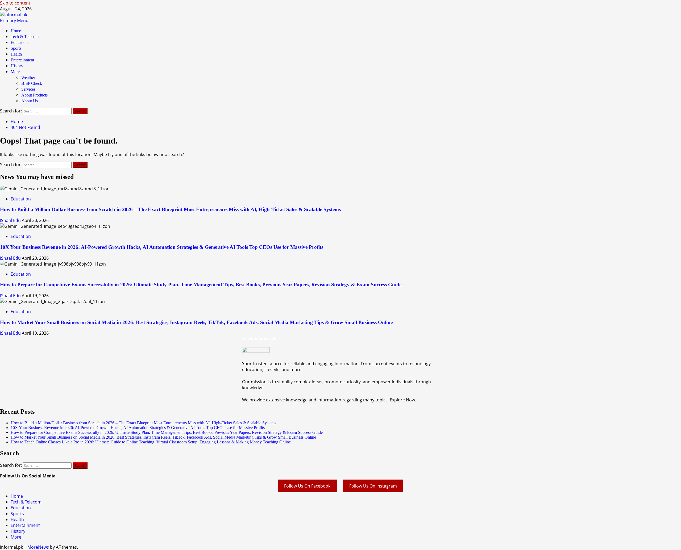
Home (16, 30)
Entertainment (22, 60)
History (17, 66)
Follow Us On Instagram (373, 486)
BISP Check (31, 83)
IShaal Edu (11, 220)
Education (19, 42)
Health (16, 54)
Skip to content (15, 3)
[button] (14, 20)
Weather (28, 77)
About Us (29, 101)
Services (28, 89)
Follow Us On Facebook (307, 486)
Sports (16, 48)
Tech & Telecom (25, 36)
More (15, 71)
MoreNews (38, 547)
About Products (34, 95)
